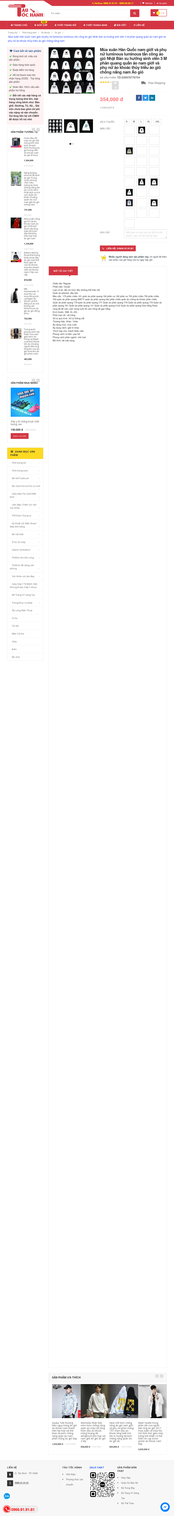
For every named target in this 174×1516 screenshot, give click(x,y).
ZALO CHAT (97, 1467)
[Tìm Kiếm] (134, 13)
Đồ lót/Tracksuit (20, 478)
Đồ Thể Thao (127, 1503)
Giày (14, 641)
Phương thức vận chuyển (74, 1482)
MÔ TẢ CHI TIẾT (63, 270)
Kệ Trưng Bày (128, 1487)
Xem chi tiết (19, 436)
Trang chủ (20, 25)
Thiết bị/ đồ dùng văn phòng (22, 567)
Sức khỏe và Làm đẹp (23, 576)
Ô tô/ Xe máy (18, 542)
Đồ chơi (16, 656)
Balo (14, 649)
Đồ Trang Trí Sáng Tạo (23, 594)
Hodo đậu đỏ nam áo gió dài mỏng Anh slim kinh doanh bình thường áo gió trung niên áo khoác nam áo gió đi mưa (32, 147)
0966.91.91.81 (22, 1482)
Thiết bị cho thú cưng (23, 557)
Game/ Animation (21, 549)
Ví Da (14, 618)
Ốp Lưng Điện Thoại (22, 610)
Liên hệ (140, 25)
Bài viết (121, 25)
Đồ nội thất (17, 534)
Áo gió (58, 32)
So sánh (163, 3)
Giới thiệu (70, 1474)
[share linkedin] (152, 98)
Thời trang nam (29, 32)
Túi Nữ (15, 625)
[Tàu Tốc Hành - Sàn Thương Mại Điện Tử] (27, 10)
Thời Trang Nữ (66, 25)
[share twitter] (146, 98)
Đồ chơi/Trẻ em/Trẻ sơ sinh (26, 486)
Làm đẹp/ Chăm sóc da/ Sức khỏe (23, 506)
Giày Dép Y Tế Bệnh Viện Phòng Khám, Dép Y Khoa (24, 585)
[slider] (106, 82)
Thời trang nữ (19, 462)
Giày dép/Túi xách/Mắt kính (23, 495)
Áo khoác (45, 32)
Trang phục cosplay (22, 602)
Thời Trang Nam (96, 25)
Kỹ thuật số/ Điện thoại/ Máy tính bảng (23, 525)
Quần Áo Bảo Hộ (129, 1482)
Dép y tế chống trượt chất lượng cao (25, 423)
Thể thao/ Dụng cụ (21, 515)
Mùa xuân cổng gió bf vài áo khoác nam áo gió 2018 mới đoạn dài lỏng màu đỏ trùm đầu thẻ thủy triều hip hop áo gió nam (32, 228)
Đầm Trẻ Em (18, 633)
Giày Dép (42, 24)
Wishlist (148, 3)
